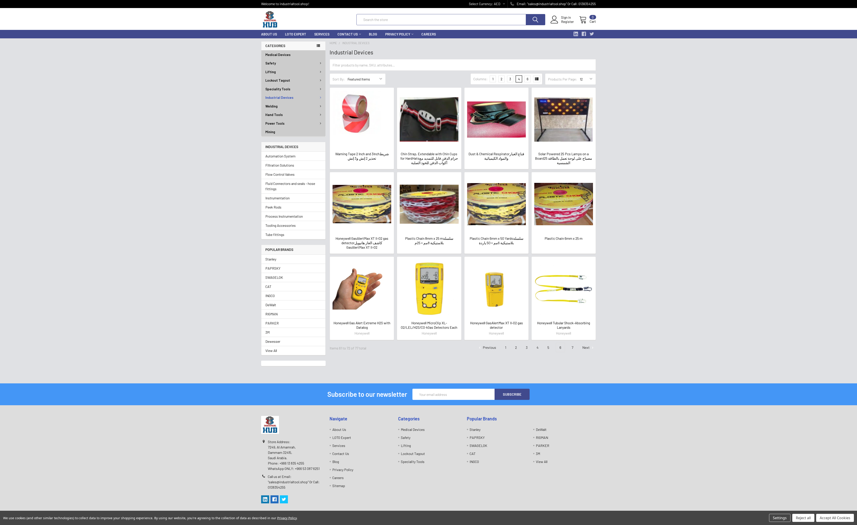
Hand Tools (274, 115)
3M (267, 332)
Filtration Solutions (279, 165)
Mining (270, 132)
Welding (271, 106)
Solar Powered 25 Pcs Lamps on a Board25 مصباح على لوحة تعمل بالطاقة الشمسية (563, 158)
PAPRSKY (273, 268)
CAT (268, 286)
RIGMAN (271, 314)
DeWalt (270, 305)
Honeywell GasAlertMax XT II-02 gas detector (496, 325)
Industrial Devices (279, 97)
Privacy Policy (397, 34)
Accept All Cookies (835, 517)
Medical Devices (278, 55)
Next (586, 347)
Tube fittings (274, 234)
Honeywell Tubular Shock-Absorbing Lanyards (563, 325)
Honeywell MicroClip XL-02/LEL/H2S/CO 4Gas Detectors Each (429, 325)
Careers (428, 34)
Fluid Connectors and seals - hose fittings (290, 186)
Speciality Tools (277, 89)
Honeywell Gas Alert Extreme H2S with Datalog (361, 325)
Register (567, 22)
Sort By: (339, 79)
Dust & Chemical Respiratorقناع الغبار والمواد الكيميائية (496, 156)
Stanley (270, 259)
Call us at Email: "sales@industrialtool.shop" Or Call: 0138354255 (294, 481)
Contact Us (347, 34)
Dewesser (272, 341)
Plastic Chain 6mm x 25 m (563, 238)
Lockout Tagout (277, 80)
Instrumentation (277, 198)
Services (321, 34)
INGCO (270, 296)
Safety (270, 63)
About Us (269, 34)
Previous (489, 347)
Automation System (280, 156)
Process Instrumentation (284, 216)
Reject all (803, 517)
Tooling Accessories (280, 225)
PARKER (272, 323)
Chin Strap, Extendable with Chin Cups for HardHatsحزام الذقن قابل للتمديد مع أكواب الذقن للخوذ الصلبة (429, 158)
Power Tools (275, 123)
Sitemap (338, 486)
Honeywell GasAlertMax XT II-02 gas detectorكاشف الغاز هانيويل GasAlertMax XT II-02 (361, 242)
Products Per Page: (562, 79)
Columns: (480, 79)
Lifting (270, 72)
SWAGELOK (274, 277)
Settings (780, 517)
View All (271, 350)
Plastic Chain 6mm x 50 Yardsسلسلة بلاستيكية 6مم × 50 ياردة (496, 240)
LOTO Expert (295, 34)
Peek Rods (273, 207)
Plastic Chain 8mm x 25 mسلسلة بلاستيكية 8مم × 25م (429, 240)
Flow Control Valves (280, 174)
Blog (373, 34)
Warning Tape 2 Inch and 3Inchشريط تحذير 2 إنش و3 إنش (362, 156)
